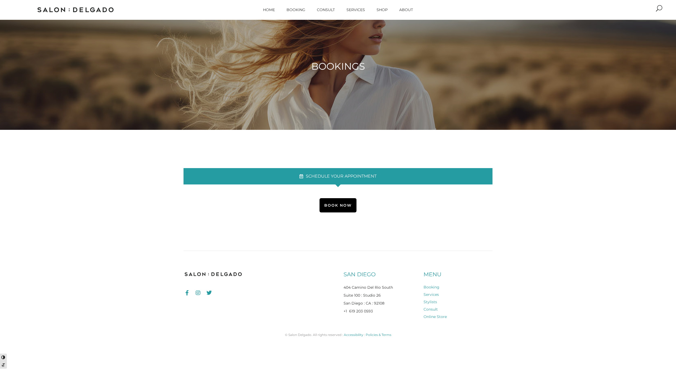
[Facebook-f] (187, 293)
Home (269, 9)
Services (355, 9)
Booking (296, 9)
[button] (659, 8)
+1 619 (350, 311)
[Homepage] (75, 9)
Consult (326, 9)
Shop (382, 9)
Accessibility (353, 335)
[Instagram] (198, 293)
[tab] (338, 176)
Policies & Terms (378, 335)
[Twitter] (209, 293)
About (406, 9)
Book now (338, 205)
